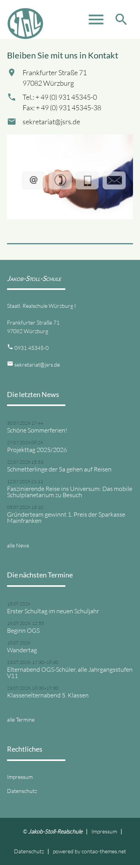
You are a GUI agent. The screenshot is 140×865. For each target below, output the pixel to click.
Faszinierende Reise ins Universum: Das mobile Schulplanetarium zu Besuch (69, 491)
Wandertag (22, 650)
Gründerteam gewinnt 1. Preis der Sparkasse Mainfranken (66, 517)
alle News (18, 545)
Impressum (20, 776)
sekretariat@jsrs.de (37, 364)
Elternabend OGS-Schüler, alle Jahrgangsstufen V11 (70, 672)
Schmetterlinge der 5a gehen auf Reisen (59, 469)
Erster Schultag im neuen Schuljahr (53, 611)
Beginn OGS (23, 630)
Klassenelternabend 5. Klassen (48, 695)
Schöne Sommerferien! (37, 430)
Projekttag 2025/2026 (37, 450)
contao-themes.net (104, 851)
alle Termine (21, 719)
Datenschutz (22, 790)
